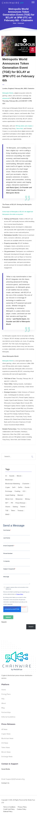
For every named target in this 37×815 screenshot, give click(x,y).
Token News (5, 747)
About (3, 703)
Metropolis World (7, 93)
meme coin (9, 499)
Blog (3, 708)
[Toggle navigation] (33, 2)
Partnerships (6, 712)
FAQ (2, 699)
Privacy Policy (22, 807)
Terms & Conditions (9, 807)
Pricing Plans (6, 694)
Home (14, 23)
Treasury (20, 510)
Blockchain (9, 480)
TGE (6, 510)
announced (5, 98)
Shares (7, 506)
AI (6, 476)
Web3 (7, 514)
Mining (27, 499)
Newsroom (21, 23)
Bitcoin (19, 476)
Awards (11, 476)
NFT (6, 503)
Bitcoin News (6, 752)
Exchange (8, 491)
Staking (15, 506)
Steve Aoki (19, 128)
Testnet (22, 506)
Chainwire (25, 483)
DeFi (14, 487)
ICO (24, 491)
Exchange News (7, 756)
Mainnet (20, 495)
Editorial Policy (7, 811)
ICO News (4, 743)
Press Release (20, 503)
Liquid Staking (10, 495)
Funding (17, 491)
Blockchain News (7, 738)
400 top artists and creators (24, 126)
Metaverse (19, 499)
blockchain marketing (12, 483)
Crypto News (6, 734)
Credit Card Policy (9, 809)
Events (27, 487)
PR (12, 503)
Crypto (7, 487)
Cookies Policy (21, 809)
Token (13, 510)
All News (4, 729)
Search (4, 622)
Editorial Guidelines (8, 717)
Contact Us (5, 783)
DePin (20, 487)
